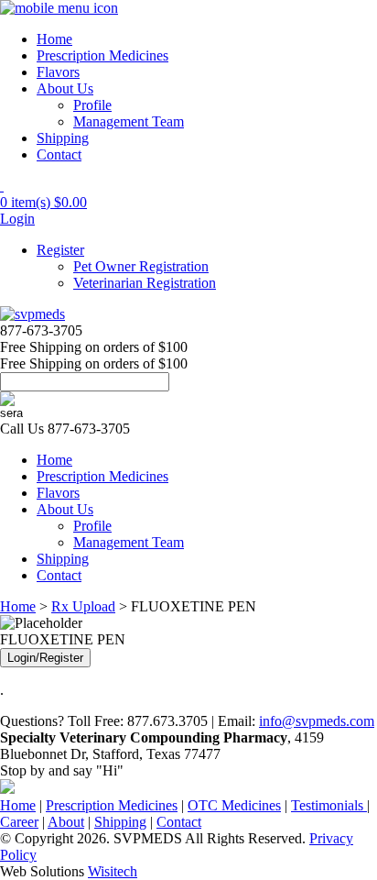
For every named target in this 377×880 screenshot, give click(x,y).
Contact (59, 154)
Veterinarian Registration (144, 283)
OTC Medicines (234, 805)
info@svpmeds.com (316, 721)
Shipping (63, 138)
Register (60, 250)
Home (54, 39)
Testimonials (329, 805)
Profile (92, 105)
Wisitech (112, 871)
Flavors (58, 72)
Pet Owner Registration (141, 266)
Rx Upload (83, 606)
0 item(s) (43, 202)
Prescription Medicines (102, 55)
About (66, 822)
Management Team (128, 121)
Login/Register (45, 658)
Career (19, 822)
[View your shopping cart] (2, 185)
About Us (65, 88)
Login (17, 218)
